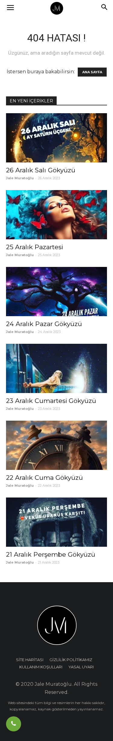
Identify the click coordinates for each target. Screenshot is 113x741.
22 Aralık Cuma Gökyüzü (44, 477)
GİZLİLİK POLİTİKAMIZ (70, 659)
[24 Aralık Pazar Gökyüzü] (56, 291)
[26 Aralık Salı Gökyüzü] (56, 137)
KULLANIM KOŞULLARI (40, 666)
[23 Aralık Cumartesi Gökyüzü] (56, 368)
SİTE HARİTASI (29, 659)
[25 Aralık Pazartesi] (56, 214)
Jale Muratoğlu (20, 178)
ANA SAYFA (92, 72)
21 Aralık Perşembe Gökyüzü (50, 554)
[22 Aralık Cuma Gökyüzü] (56, 445)
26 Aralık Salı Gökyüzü (40, 170)
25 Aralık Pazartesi (34, 247)
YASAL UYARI (81, 666)
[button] (104, 8)
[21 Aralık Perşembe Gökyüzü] (56, 522)
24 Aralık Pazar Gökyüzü (44, 324)
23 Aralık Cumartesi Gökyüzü (51, 400)
